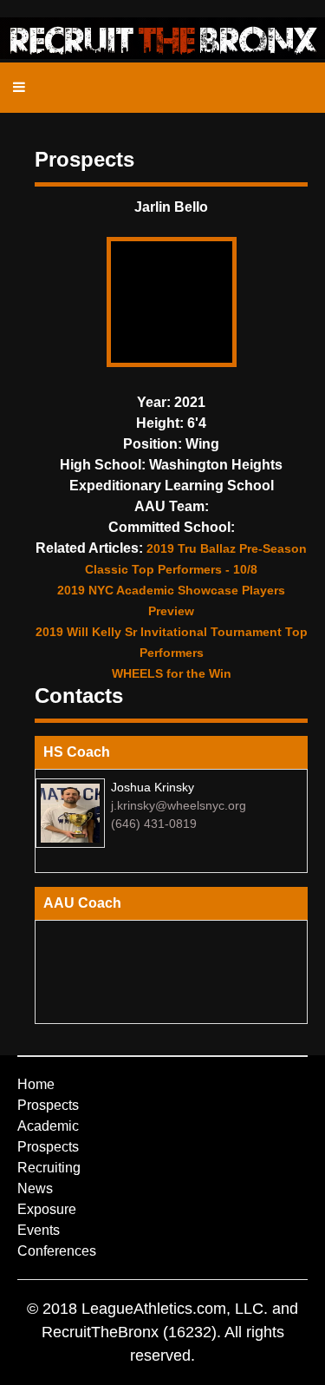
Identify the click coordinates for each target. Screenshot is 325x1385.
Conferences (56, 1251)
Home (36, 1084)
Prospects (48, 1105)
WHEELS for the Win (171, 673)
